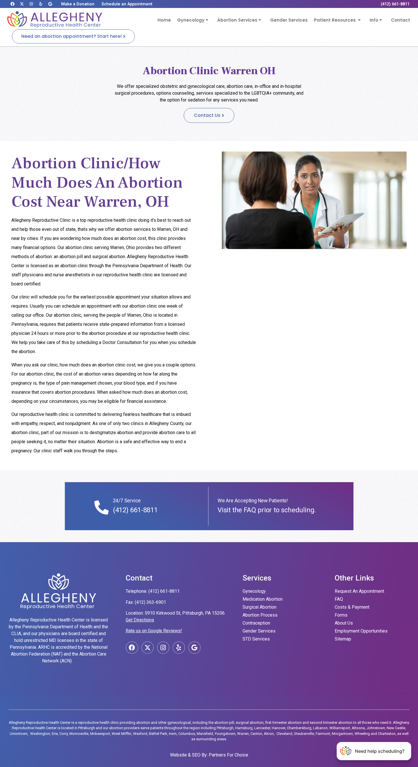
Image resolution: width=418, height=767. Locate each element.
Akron (269, 733)
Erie (55, 733)
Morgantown (342, 733)
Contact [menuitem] (400, 20)
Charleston (387, 733)
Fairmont (323, 733)
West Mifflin (121, 733)
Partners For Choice (228, 755)
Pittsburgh (225, 728)
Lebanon (320, 728)
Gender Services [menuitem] (289, 20)
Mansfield (205, 733)
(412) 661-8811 (135, 510)
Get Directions (140, 620)
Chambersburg (299, 728)
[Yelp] (41, 4)
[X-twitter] (22, 4)
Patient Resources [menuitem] (336, 20)
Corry (63, 733)
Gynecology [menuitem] (191, 20)
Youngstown (225, 733)
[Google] (50, 4)
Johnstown (376, 728)
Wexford (140, 733)
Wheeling (362, 733)
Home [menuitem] (164, 20)
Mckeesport (100, 733)
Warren (243, 733)
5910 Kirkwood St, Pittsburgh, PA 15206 (185, 613)
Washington (40, 733)
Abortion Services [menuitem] (237, 20)
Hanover (278, 728)
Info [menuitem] (374, 20)
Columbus (186, 733)
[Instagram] (31, 4)
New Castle (396, 728)
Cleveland (284, 733)
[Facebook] (12, 4)
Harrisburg (244, 728)
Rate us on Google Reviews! (154, 630)
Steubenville (304, 733)
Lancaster (262, 728)
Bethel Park (158, 733)
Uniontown (19, 733)
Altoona (358, 728)
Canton (256, 733)
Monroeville (78, 733)
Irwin (173, 733)
